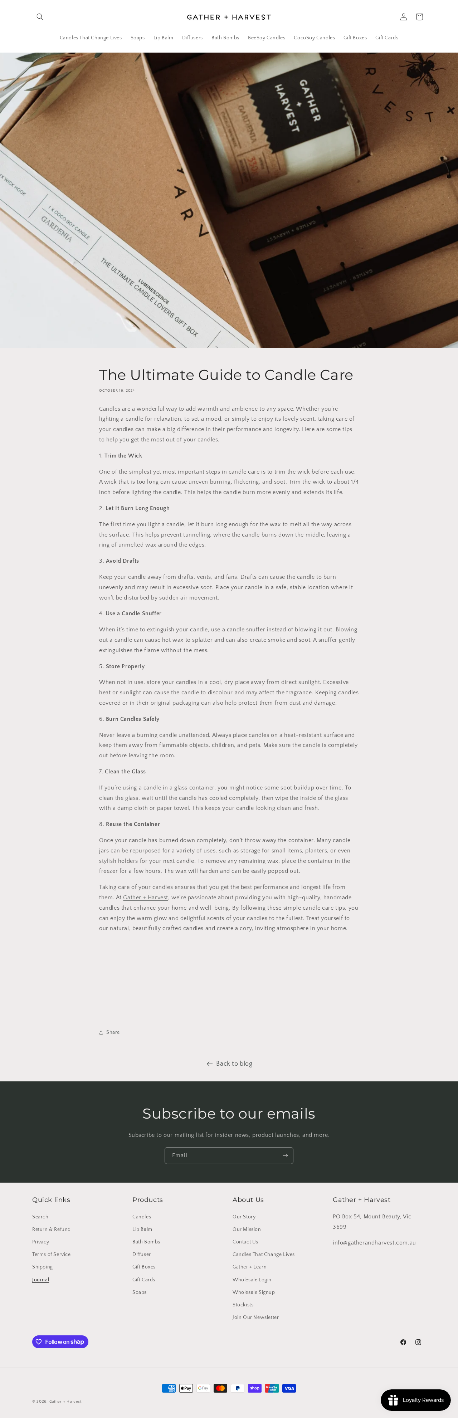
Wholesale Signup (254, 1292)
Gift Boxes (144, 1267)
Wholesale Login (252, 1279)
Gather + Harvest (145, 897)
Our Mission (247, 1229)
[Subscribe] (285, 1155)
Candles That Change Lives (264, 1254)
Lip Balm (142, 1229)
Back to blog (234, 1063)
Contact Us (245, 1242)
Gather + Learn (250, 1267)
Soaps (139, 1292)
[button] (40, 17)
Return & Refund (51, 1229)
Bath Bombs (146, 1242)
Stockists (243, 1304)
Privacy (40, 1242)
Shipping (42, 1267)
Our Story (244, 1216)
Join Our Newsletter (256, 1317)
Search (40, 1216)
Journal (40, 1279)
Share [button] (113, 1032)
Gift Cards (143, 1279)
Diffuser (141, 1254)
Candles (141, 1216)
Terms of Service (51, 1254)
